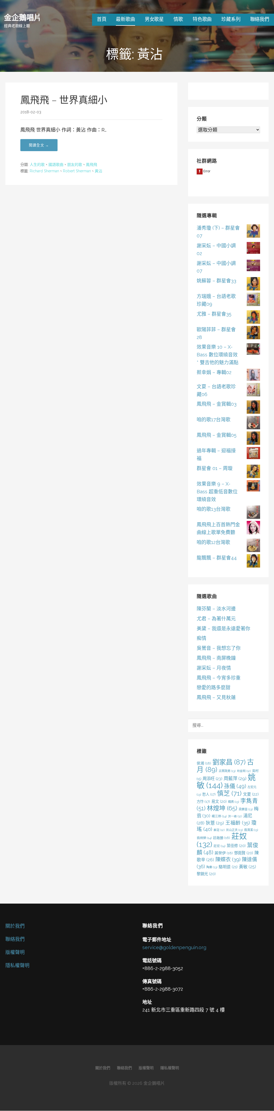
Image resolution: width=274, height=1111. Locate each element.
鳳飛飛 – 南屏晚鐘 (216, 658)
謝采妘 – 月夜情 (214, 668)
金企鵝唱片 (22, 17)
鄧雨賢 (243, 853)
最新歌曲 (125, 19)
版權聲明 (15, 952)
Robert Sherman (77, 171)
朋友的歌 (74, 164)
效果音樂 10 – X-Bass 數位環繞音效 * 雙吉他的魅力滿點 (217, 354)
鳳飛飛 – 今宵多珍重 (219, 678)
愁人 (209, 794)
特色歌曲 (202, 19)
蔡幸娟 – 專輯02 (214, 372)
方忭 (203, 801)
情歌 (178, 19)
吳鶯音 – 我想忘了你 (219, 648)
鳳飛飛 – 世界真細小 (63, 100)
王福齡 (237, 823)
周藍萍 (235, 778)
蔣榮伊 (224, 853)
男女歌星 (154, 19)
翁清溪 (251, 830)
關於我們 (15, 926)
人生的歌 (37, 164)
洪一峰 (235, 816)
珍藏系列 (230, 19)
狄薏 (215, 823)
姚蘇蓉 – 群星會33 (216, 281)
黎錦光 (206, 873)
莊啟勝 (221, 838)
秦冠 (219, 830)
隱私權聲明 (17, 965)
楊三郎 (219, 816)
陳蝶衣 (228, 859)
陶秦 (211, 867)
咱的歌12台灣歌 (213, 542)
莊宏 (219, 846)
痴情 (201, 638)
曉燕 (233, 802)
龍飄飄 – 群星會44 (217, 558)
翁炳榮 (204, 838)
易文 (219, 801)
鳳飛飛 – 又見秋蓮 (216, 697)
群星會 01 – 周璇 (215, 468)
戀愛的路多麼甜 (213, 687)
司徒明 (244, 771)
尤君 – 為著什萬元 (216, 618)
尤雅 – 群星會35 (214, 314)
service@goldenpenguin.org (174, 947)
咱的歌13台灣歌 (213, 509)
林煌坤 (222, 808)
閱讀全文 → (39, 145)
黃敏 (247, 866)
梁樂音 (246, 809)
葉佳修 (236, 845)
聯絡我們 (259, 19)
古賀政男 (227, 771)
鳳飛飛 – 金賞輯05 (217, 435)
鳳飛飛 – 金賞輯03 (217, 404)
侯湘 (204, 763)
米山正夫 (234, 830)
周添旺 (212, 778)
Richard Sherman (44, 171)
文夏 (251, 794)
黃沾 (98, 171)
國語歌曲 (55, 164)
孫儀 (235, 786)
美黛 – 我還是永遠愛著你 (223, 628)
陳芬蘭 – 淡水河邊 (216, 609)
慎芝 (229, 793)
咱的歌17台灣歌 (213, 419)
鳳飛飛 (91, 164)
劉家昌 (229, 762)
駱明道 (228, 866)
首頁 (101, 19)
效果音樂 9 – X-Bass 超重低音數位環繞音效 (217, 491)
